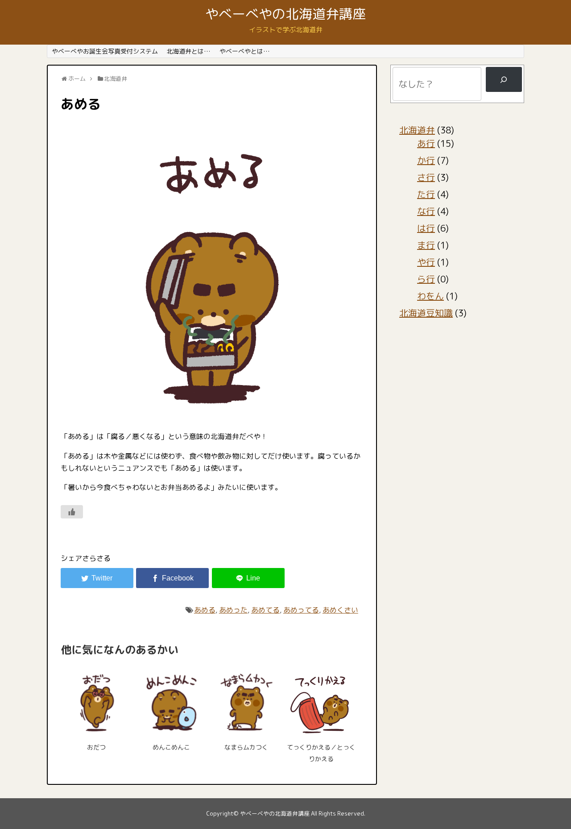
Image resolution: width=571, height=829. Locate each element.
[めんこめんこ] (171, 701)
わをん (430, 296)
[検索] (504, 79)
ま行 (426, 245)
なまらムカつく (246, 747)
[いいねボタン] (72, 511)
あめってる (301, 610)
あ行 (426, 143)
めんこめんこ (171, 747)
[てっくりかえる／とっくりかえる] (321, 701)
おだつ (96, 747)
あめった (233, 610)
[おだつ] (96, 701)
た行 (426, 194)
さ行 (426, 177)
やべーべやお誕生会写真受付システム (105, 51)
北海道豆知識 (426, 313)
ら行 (426, 279)
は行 (426, 228)
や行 (426, 262)
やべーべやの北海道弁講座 (285, 13)
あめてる (265, 610)
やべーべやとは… (244, 51)
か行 (426, 160)
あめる (204, 610)
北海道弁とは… (188, 51)
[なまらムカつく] (246, 701)
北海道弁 (417, 130)
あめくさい (340, 610)
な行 (426, 211)
